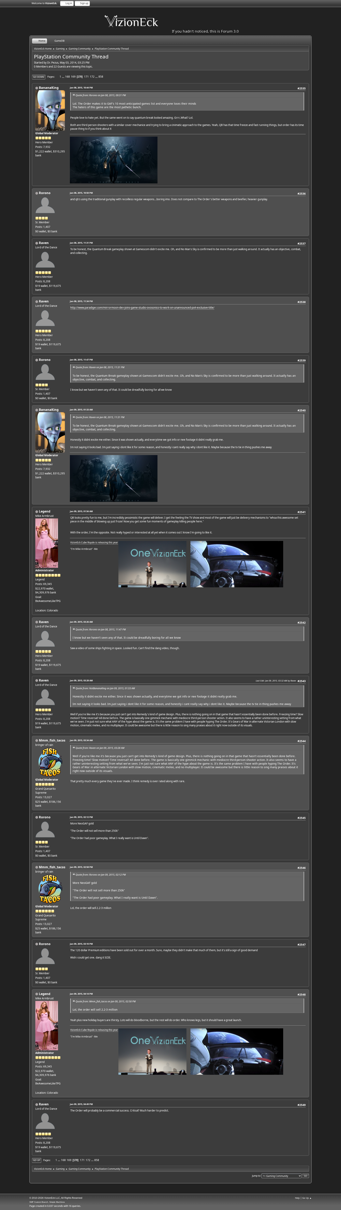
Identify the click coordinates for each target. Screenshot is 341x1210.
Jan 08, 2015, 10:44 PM (81, 87)
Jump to (256, 1175)
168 (67, 76)
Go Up (36, 1160)
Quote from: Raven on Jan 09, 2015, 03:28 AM (100, 748)
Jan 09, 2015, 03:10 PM (81, 943)
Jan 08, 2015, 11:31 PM (81, 242)
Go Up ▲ (307, 1197)
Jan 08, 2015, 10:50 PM (81, 192)
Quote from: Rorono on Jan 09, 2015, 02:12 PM (101, 874)
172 (92, 76)
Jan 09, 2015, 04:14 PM (81, 993)
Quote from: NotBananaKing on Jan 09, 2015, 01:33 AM (105, 688)
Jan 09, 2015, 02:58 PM (81, 866)
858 (100, 76)
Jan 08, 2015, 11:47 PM (81, 359)
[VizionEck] (36, 605)
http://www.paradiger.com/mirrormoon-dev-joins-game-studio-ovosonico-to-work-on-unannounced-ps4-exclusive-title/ (142, 307)
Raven (44, 243)
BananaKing (49, 87)
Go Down (38, 76)
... (63, 76)
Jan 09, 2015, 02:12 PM (81, 817)
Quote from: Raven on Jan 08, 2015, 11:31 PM (100, 367)
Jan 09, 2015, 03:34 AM (81, 740)
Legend (44, 511)
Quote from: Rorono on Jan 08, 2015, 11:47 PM (101, 629)
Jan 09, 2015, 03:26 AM (81, 621)
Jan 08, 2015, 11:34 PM (81, 301)
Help (297, 1197)
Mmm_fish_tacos (52, 740)
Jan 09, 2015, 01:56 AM (81, 511)
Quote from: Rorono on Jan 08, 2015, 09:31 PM (101, 95)
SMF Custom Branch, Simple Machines (47, 1202)
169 (73, 76)
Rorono (45, 193)
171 (86, 76)
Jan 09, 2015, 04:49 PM (81, 1104)
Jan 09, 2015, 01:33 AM (81, 409)
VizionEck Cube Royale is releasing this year (94, 542)
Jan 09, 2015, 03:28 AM (81, 680)
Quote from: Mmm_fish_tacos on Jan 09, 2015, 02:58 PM (106, 1001)
